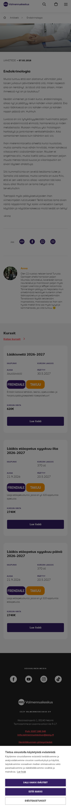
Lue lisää (21, 771)
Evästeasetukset (35, 801)
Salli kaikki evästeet (35, 783)
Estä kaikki (35, 791)
